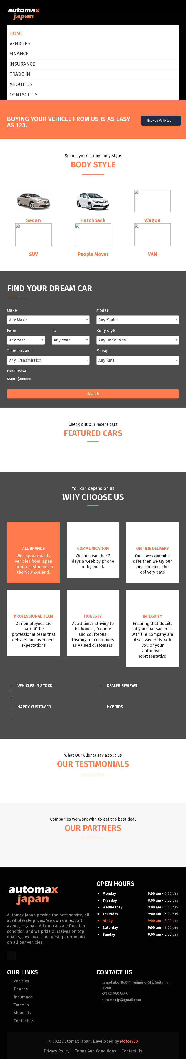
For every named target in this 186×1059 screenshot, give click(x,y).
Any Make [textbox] (18, 319)
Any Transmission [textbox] (25, 360)
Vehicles (20, 43)
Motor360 (129, 1041)
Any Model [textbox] (108, 319)
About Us (21, 84)
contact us (132, 1051)
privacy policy (57, 1051)
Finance (19, 54)
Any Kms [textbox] (106, 360)
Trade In (20, 74)
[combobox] (48, 319)
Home (16, 33)
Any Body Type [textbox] (112, 340)
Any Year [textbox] (17, 340)
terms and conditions (96, 1051)
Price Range (17, 371)
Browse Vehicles (159, 121)
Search (93, 394)
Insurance (22, 64)
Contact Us (23, 95)
